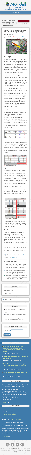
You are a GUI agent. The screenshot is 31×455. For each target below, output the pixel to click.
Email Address (7, 330)
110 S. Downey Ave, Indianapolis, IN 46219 (15, 9)
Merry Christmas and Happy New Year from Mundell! (15, 314)
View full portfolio (8, 299)
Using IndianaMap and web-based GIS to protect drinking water (15, 373)
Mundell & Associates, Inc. (14, 448)
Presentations (7, 292)
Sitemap (15, 451)
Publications (6, 293)
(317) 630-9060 (17, 8)
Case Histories (7, 290)
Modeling (23, 254)
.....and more (5, 402)
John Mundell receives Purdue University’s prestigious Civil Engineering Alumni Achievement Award (14, 349)
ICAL (12, 419)
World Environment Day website (10, 414)
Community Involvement (16, 369)
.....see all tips (5, 436)
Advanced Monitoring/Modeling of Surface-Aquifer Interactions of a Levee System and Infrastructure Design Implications (15, 272)
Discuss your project (23, 20)
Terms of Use (27, 450)
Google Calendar (18, 419)
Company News (14, 353)
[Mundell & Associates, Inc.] (15, 3)
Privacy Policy (21, 450)
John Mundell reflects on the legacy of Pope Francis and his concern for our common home (15, 365)
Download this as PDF (19, 36)
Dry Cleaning (14, 257)
